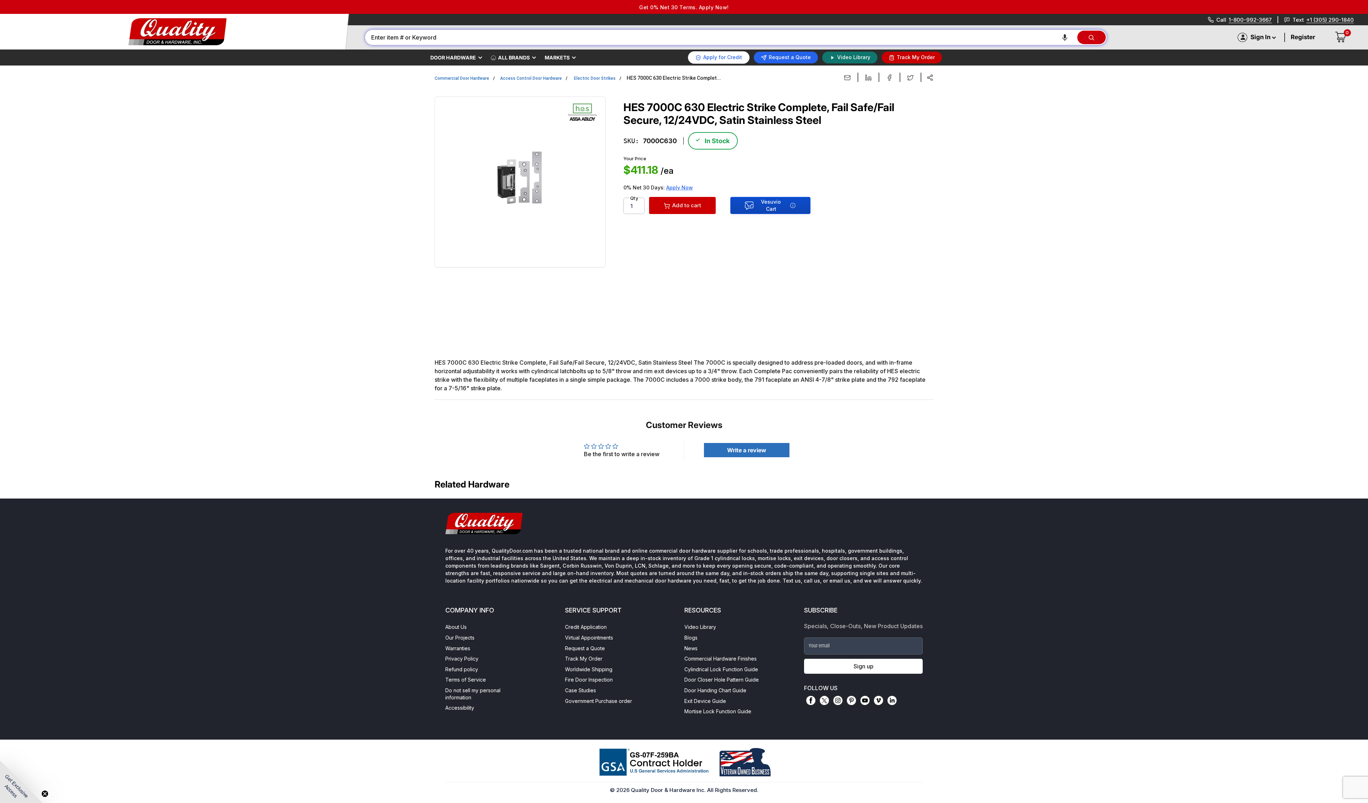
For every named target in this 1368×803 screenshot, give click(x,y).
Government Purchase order (598, 701)
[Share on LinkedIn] (868, 77)
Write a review (746, 450)
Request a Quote (585, 648)
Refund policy (461, 669)
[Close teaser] (44, 793)
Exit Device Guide (705, 701)
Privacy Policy (461, 659)
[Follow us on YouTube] (865, 700)
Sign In (1260, 37)
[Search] (1091, 37)
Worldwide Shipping (588, 669)
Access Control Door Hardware (531, 78)
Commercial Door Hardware (462, 78)
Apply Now (679, 187)
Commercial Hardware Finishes (720, 659)
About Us (456, 627)
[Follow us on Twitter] (824, 700)
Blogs (691, 638)
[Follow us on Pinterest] (851, 700)
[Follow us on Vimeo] (879, 700)
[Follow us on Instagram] (838, 700)
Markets (557, 57)
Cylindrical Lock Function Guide (721, 669)
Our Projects (460, 638)
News (691, 648)
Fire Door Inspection (589, 680)
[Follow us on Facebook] (811, 700)
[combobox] (721, 37)
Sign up (864, 666)
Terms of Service (465, 680)
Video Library (700, 627)
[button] (1065, 37)
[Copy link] (930, 77)
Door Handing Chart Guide (715, 690)
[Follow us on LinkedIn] (892, 700)
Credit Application (586, 627)
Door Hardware (453, 57)
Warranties (457, 648)
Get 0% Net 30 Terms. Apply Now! (684, 7)
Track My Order (583, 659)
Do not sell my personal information (473, 693)
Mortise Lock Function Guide (717, 711)
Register (1303, 37)
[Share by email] (847, 77)
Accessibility (459, 708)
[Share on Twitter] (910, 77)
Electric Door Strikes (595, 78)
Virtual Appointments (589, 638)
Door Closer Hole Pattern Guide (721, 680)
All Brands (514, 57)
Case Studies (580, 690)
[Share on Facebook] (889, 77)
